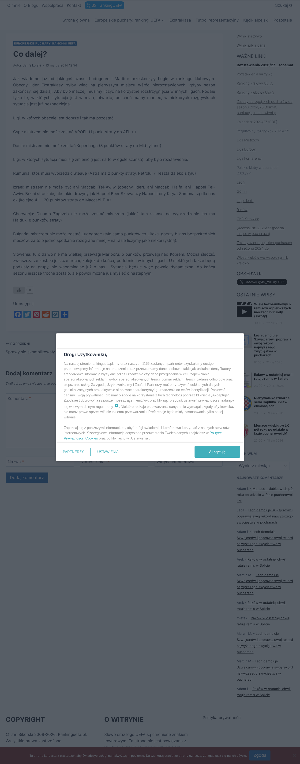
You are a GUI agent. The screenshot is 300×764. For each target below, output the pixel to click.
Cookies (91, 438)
